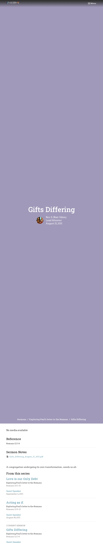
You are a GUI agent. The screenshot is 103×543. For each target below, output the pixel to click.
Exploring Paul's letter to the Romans (48, 419)
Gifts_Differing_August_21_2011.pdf (26, 457)
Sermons (21, 419)
